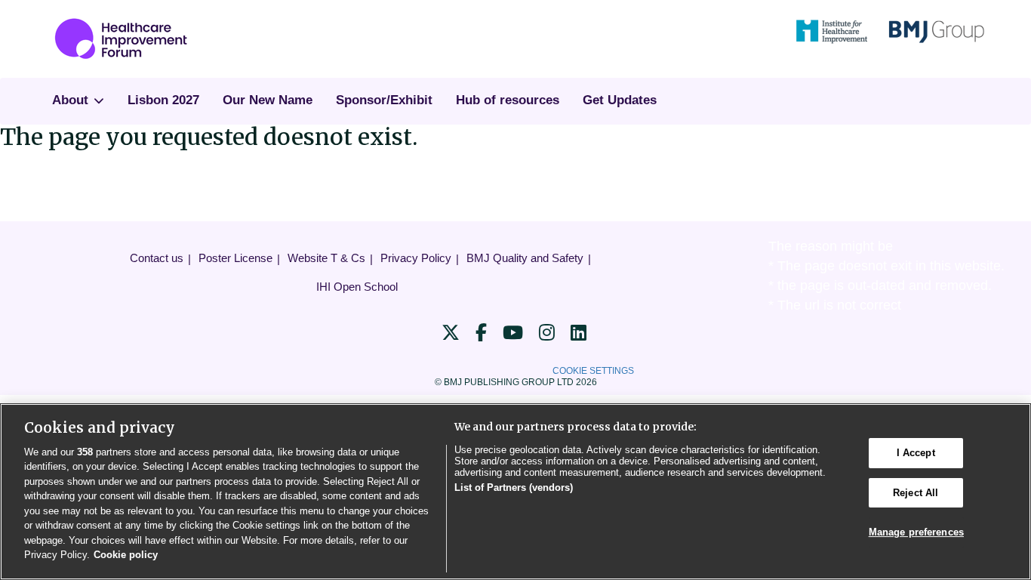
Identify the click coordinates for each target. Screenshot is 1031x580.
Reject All (915, 492)
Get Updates (620, 100)
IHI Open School (357, 286)
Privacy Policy (415, 257)
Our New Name (267, 100)
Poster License (235, 257)
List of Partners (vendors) (513, 487)
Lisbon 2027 (163, 100)
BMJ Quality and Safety (524, 257)
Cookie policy (126, 554)
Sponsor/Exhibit (384, 100)
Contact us (156, 257)
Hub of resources (507, 100)
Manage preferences (916, 532)
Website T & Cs (326, 257)
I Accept (916, 452)
